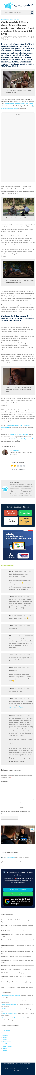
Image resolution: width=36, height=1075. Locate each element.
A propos (27, 1063)
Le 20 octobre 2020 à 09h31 (23, 615)
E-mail (22, 807)
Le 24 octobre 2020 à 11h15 (22, 715)
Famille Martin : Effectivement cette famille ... (21, 987)
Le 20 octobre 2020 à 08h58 (23, 571)
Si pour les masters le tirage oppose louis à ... (19, 973)
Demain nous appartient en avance (11, 995)
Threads (4, 1037)
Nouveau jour (5, 1017)
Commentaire (5, 781)
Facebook (4, 1033)
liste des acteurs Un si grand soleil (22, 439)
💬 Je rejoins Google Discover (18, 894)
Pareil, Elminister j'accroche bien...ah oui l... (20, 969)
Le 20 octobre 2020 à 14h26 (22, 655)
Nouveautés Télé (5, 19)
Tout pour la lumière (19, 1017)
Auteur (22, 1063)
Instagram (5, 1035)
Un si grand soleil (14, 19)
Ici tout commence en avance (9, 1004)
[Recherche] (31, 12)
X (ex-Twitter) (6, 1030)
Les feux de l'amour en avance (9, 1013)
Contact (17, 1063)
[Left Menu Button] (1, 5)
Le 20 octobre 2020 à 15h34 (22, 667)
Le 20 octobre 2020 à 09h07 (22, 596)
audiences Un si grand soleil (19, 434)
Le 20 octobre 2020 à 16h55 (22, 688)
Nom (21, 803)
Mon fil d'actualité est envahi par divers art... (22, 965)
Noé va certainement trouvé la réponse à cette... (21, 931)
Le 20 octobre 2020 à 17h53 (22, 698)
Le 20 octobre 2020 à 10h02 (25, 636)
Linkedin (4, 1048)
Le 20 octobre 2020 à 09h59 (22, 625)
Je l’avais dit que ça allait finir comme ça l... (20, 956)
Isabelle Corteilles (13, 38)
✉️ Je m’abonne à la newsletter (18, 889)
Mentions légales (9, 1063)
